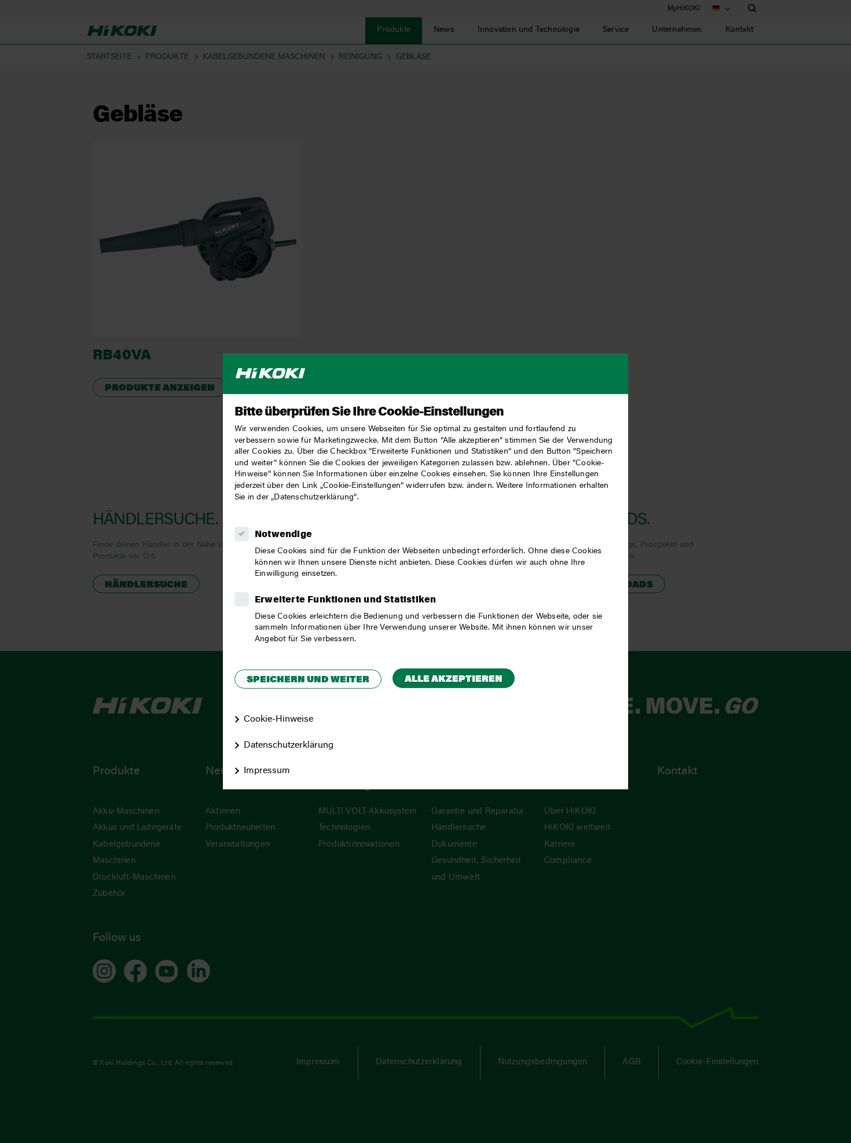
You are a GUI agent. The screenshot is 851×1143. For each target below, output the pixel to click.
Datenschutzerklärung (288, 744)
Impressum (267, 771)
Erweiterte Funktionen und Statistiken (345, 600)
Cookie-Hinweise (278, 719)
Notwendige (283, 534)
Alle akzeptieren (453, 679)
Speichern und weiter (308, 680)
